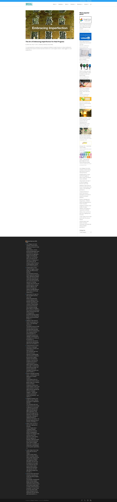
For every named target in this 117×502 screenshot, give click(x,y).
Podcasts (72, 4)
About (54, 4)
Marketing (45, 44)
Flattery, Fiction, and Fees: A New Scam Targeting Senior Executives (85, 213)
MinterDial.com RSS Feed (31, 241)
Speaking (60, 4)
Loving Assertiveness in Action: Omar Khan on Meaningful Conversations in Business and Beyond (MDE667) (85, 194)
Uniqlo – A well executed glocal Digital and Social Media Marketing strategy (85, 161)
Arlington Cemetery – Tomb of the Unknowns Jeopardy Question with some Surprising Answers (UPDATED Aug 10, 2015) (85, 120)
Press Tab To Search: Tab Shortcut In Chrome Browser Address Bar (85, 103)
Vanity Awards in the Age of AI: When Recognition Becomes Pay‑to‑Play (85, 182)
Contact (86, 4)
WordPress (46, 500)
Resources (79, 4)
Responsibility (50, 44)
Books (66, 4)
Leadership (40, 44)
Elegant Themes (34, 500)
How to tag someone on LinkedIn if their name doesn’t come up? (85, 43)
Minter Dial (29, 44)
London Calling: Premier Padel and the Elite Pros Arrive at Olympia (85, 218)
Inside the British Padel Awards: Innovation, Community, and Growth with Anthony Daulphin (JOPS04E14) (85, 224)
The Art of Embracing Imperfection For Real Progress (45, 42)
